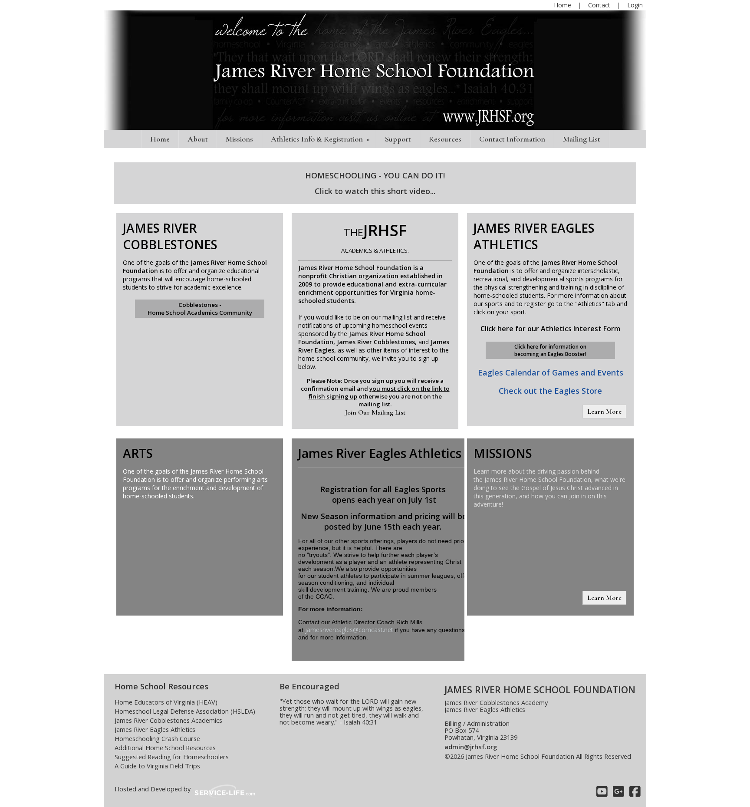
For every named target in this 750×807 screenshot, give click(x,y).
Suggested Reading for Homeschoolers (172, 756)
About (198, 139)
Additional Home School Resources (165, 747)
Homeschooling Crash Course (157, 738)
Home (160, 139)
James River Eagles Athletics (155, 729)
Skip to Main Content (481, 763)
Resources (445, 139)
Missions (239, 139)
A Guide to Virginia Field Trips (157, 765)
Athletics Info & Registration (321, 139)
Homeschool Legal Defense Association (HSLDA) (185, 711)
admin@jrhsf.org (470, 746)
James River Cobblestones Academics (168, 720)
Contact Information (512, 139)
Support (398, 139)
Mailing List (581, 139)
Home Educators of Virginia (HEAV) (166, 702)
